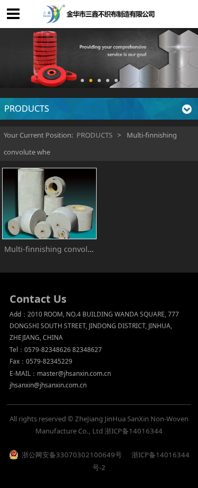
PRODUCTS (94, 135)
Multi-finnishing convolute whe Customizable (85, 249)
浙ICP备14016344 (134, 431)
